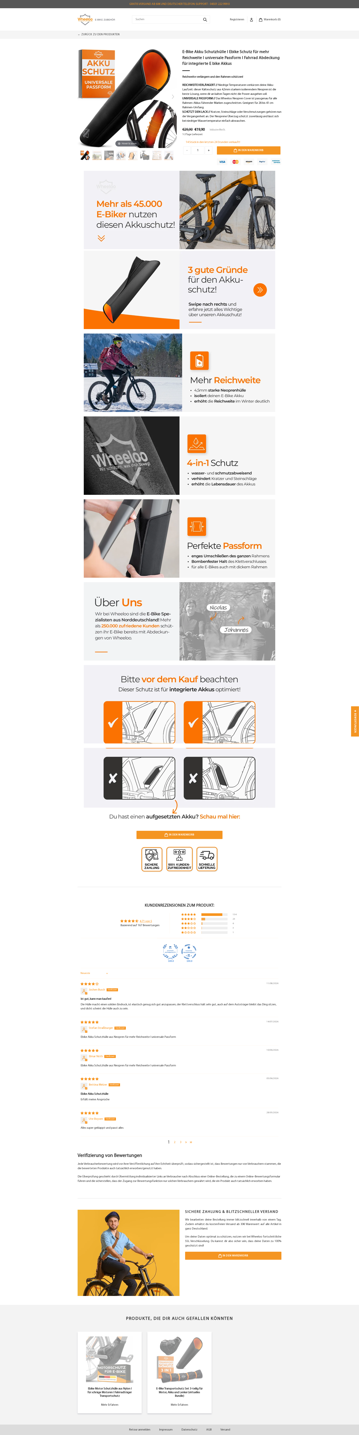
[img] (90, 984)
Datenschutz (189, 1429)
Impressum (166, 1429)
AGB (209, 1429)
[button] (188, 914)
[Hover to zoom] (127, 98)
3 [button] (180, 1142)
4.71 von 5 (146, 921)
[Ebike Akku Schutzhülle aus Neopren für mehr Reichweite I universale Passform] (85, 155)
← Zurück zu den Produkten (99, 34)
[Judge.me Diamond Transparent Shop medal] (188, 951)
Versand (225, 1429)
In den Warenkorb (235, 1255)
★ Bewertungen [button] (355, 721)
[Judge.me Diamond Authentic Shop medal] (170, 951)
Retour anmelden (139, 1429)
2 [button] (174, 1142)
